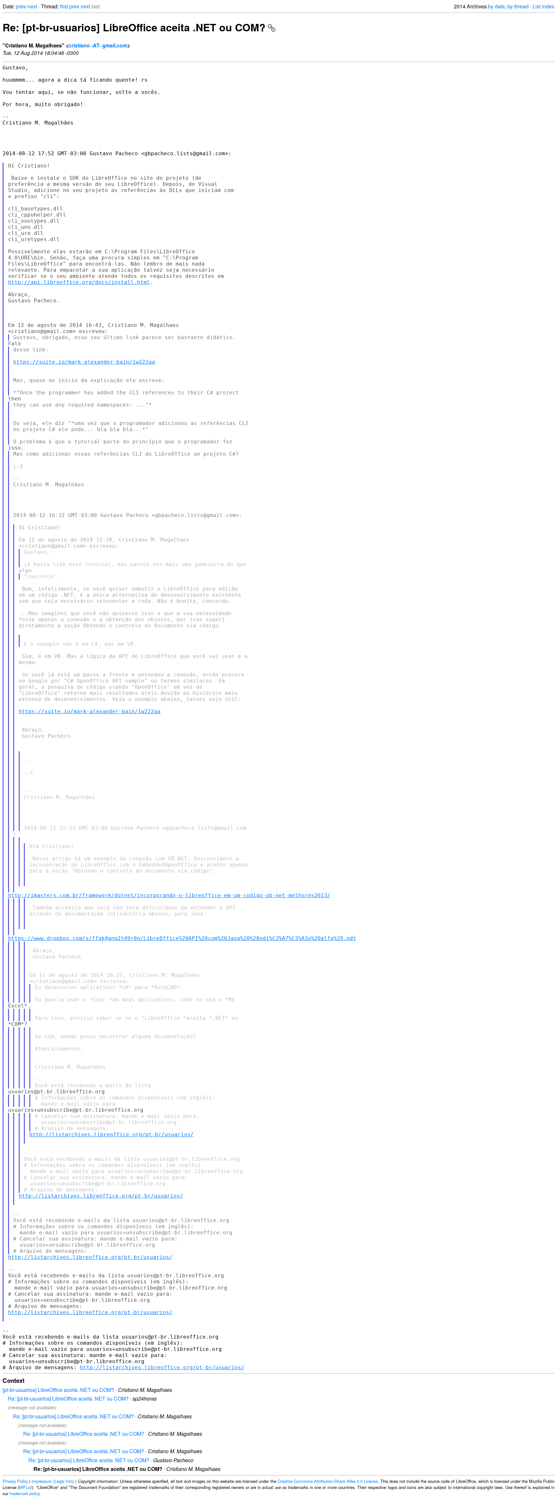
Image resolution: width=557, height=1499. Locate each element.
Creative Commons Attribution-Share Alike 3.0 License (328, 1481)
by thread (518, 6)
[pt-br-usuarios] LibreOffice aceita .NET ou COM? (58, 1389)
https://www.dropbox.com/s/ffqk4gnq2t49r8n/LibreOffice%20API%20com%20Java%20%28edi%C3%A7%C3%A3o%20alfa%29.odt (182, 938)
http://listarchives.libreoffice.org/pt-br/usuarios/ (111, 1134)
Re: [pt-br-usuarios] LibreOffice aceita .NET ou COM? (134, 27)
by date (496, 6)
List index (543, 6)
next (32, 6)
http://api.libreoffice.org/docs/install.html (79, 282)
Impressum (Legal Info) (53, 1481)
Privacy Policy (15, 1481)
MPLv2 (25, 1487)
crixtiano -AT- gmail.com (98, 45)
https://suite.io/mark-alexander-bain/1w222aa (84, 362)
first (64, 6)
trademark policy (24, 1493)
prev (21, 6)
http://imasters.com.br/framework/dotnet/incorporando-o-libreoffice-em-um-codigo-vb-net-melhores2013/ (169, 895)
